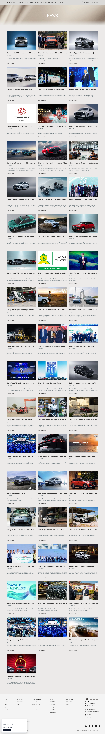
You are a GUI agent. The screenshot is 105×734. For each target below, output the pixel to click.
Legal (78, 730)
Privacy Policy (91, 730)
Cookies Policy (97, 730)
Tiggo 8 (6, 707)
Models (6, 699)
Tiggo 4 (6, 701)
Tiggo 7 (6, 704)
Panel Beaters (53, 712)
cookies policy (9, 727)
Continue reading (10, 63)
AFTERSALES (44, 2)
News (67, 704)
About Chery (69, 699)
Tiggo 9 (6, 709)
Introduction (69, 701)
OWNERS (37, 2)
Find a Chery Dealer (36, 707)
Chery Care (52, 704)
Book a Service (53, 701)
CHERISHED (51, 2)
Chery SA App (53, 709)
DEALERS (96, 2)
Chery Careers (69, 707)
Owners (51, 699)
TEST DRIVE (86, 2)
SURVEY (61, 2)
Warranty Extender (54, 707)
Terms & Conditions (83, 730)
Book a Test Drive (36, 704)
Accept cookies (7, 730)
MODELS (21, 2)
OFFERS (26, 2)
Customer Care (35, 709)
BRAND (31, 2)
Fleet (18, 707)
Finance (18, 704)
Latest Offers (20, 701)
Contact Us (34, 701)
